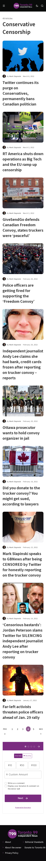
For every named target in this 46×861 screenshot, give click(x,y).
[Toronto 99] (23, 6)
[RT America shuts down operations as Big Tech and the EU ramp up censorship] (23, 127)
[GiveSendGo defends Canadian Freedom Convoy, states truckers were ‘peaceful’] (23, 193)
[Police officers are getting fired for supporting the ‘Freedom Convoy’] (23, 258)
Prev (5, 730)
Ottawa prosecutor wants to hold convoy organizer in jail (21, 433)
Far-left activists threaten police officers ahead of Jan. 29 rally (23, 712)
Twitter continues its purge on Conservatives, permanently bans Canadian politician (21, 93)
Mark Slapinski (15, 76)
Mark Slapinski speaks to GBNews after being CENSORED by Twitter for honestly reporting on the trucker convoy (22, 564)
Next (41, 730)
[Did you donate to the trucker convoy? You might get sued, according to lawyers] (23, 461)
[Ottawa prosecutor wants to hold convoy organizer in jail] (23, 401)
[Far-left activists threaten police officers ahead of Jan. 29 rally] (23, 680)
